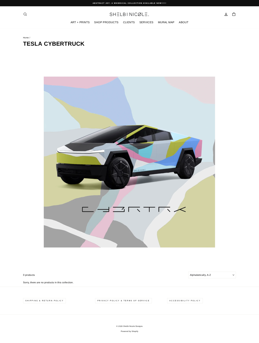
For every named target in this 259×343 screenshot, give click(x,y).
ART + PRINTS (80, 22)
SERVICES (146, 22)
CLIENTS (129, 22)
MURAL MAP (166, 22)
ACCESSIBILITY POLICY (185, 301)
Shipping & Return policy (44, 301)
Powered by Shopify (129, 331)
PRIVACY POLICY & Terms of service (123, 301)
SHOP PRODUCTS (106, 22)
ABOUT (183, 22)
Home (26, 38)
